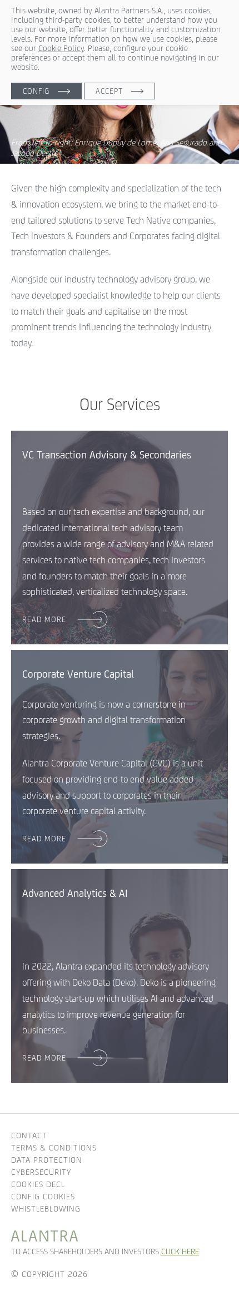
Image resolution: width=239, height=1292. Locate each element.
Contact (29, 1135)
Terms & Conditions (54, 1147)
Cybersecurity (41, 1172)
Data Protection (46, 1159)
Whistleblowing (46, 1208)
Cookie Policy (61, 48)
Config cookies (43, 1196)
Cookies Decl (38, 1184)
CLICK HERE (180, 1251)
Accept (109, 91)
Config (36, 91)
